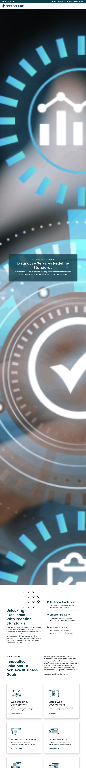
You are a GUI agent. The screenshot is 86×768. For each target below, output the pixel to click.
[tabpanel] (62, 604)
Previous (43, 617)
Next (81, 617)
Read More (15, 714)
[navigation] (81, 6)
